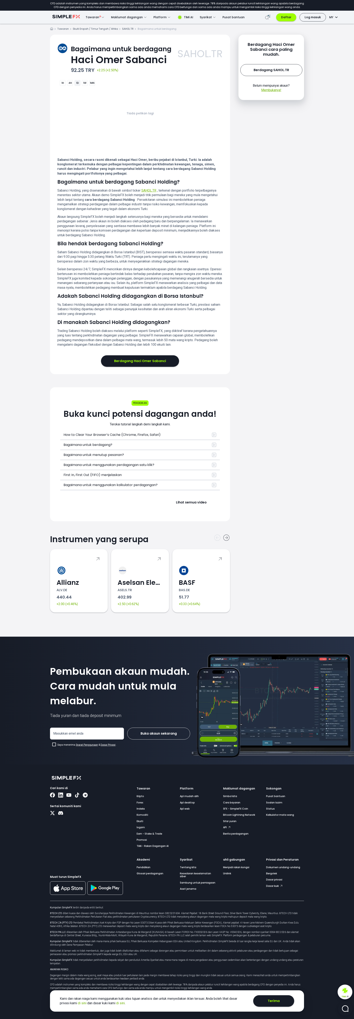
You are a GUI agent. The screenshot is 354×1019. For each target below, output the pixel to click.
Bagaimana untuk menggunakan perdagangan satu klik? (109, 464)
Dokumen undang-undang (283, 867)
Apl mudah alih (189, 796)
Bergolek (271, 873)
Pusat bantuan (233, 17)
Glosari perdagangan (150, 873)
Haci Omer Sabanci (121, 55)
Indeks (141, 808)
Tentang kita (188, 867)
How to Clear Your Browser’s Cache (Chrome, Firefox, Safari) (112, 434)
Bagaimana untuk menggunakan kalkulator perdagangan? (111, 485)
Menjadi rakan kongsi (236, 867)
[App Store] (68, 894)
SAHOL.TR (128, 29)
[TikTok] (77, 795)
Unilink (227, 873)
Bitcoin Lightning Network (239, 815)
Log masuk (313, 17)
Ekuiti (140, 821)
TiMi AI (188, 17)
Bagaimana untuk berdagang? (88, 444)
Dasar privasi (274, 879)
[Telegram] (85, 795)
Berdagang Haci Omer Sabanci (140, 361)
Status (270, 808)
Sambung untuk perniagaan (197, 882)
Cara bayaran (231, 802)
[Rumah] (51, 29)
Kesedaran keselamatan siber (195, 875)
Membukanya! (271, 90)
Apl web (185, 808)
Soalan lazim (274, 802)
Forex (140, 802)
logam (141, 827)
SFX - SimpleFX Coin (235, 808)
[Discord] (60, 813)
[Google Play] (105, 893)
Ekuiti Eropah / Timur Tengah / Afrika (95, 29)
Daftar (286, 17)
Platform (186, 788)
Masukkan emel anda (68, 733)
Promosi (142, 840)
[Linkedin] (60, 795)
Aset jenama (188, 889)
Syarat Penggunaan (87, 744)
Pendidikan (143, 867)
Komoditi (142, 815)
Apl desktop (187, 802)
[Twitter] (52, 813)
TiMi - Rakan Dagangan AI (153, 846)
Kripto (140, 796)
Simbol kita (230, 796)
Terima (274, 1001)
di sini (82, 1003)
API (225, 827)
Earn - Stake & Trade (149, 833)
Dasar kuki (272, 886)
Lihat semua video (191, 502)
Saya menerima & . (87, 744)
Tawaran (63, 29)
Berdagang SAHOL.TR (271, 70)
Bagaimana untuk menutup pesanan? (94, 454)
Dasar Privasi (108, 744)
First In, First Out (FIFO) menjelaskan (93, 475)
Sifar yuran (229, 821)
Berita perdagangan (235, 833)
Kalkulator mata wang (280, 815)
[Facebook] (52, 795)
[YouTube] (68, 795)
